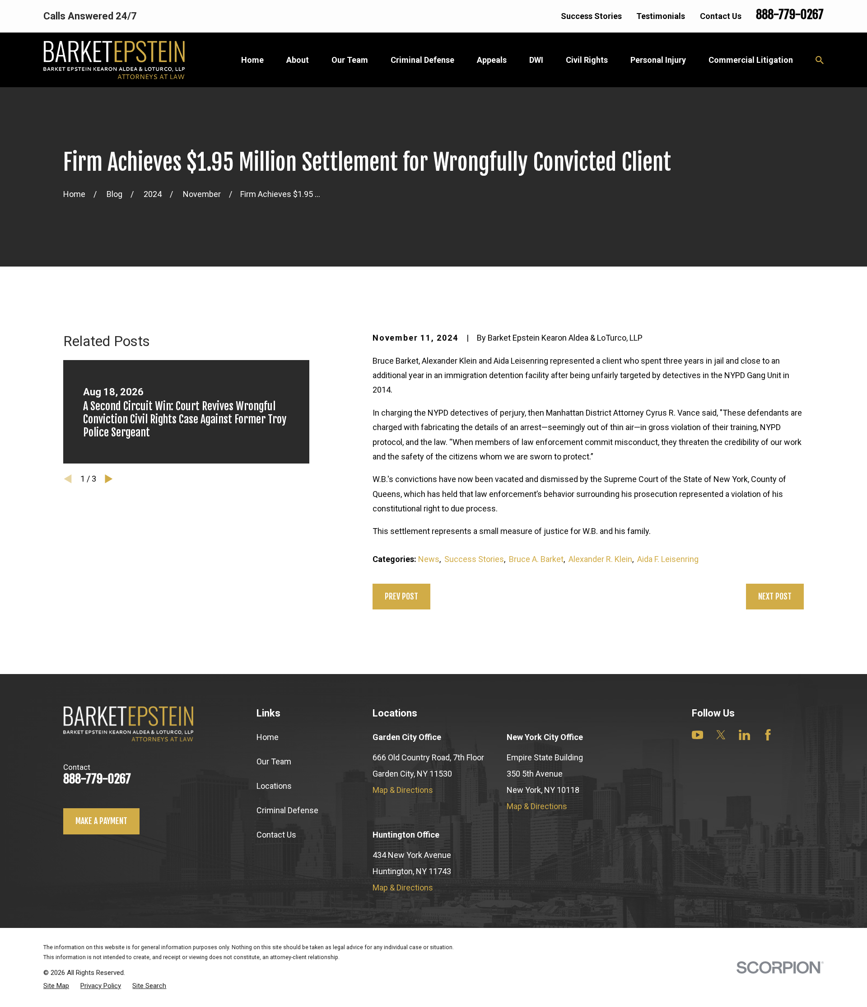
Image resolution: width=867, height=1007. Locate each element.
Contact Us (720, 16)
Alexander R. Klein (600, 559)
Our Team (273, 761)
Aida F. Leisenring (668, 559)
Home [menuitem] (252, 60)
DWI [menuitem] (536, 60)
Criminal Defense (287, 810)
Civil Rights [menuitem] (587, 60)
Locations (274, 786)
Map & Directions (403, 790)
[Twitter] (721, 734)
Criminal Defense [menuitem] (422, 60)
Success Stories (591, 16)
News (428, 559)
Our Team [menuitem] (349, 60)
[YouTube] (697, 734)
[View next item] (108, 478)
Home (267, 737)
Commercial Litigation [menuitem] (751, 60)
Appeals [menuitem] (492, 60)
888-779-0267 (790, 14)
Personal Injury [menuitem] (658, 60)
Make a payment (101, 821)
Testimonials (660, 16)
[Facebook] (768, 734)
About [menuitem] (297, 60)
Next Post (775, 596)
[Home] (114, 60)
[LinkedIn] (744, 734)
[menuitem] (56, 986)
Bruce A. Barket (536, 559)
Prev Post (401, 596)
